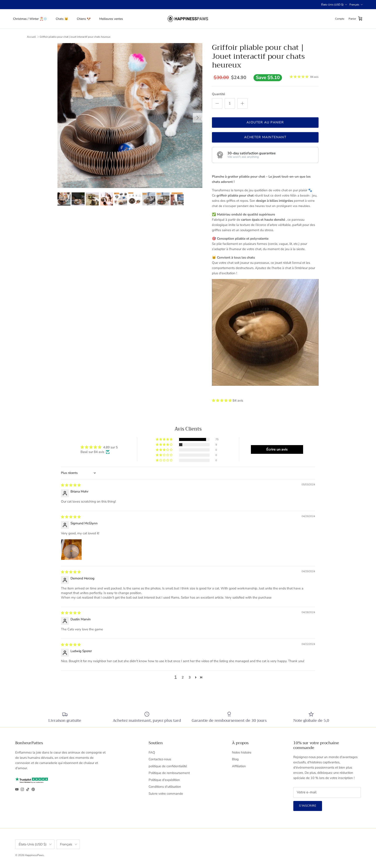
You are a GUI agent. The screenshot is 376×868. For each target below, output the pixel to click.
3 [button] (190, 677)
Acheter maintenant (265, 137)
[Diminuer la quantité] (217, 103)
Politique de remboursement (169, 773)
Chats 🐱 (62, 19)
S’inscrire (307, 806)
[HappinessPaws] (188, 18)
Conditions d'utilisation (165, 786)
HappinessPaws (34, 855)
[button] (222, 400)
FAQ (152, 752)
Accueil (31, 37)
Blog (235, 759)
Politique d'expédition (164, 780)
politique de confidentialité (168, 766)
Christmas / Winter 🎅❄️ (30, 19)
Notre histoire (241, 752)
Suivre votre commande (166, 793)
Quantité (218, 94)
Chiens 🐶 (84, 19)
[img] (71, 485)
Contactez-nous (160, 759)
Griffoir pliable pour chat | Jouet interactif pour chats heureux (75, 37)
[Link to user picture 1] (71, 549)
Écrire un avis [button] (277, 449)
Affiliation (239, 766)
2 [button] (183, 677)
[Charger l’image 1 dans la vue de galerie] (129, 115)
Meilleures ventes (111, 19)
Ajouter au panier (265, 122)
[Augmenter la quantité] (242, 103)
